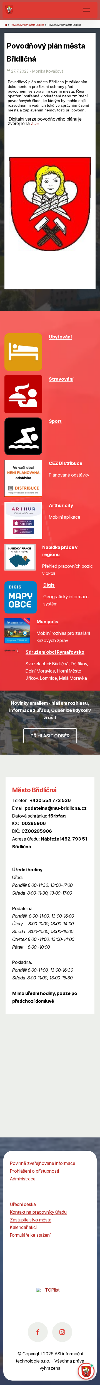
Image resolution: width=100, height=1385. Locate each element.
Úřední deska (23, 1204)
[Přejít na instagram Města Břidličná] (62, 1332)
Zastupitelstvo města (30, 1220)
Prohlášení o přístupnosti (34, 1171)
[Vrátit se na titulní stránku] (5, 24)
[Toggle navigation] (86, 10)
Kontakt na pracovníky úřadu (38, 1212)
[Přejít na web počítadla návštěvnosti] (50, 1296)
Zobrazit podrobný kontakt (38, 854)
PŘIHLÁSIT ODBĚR (50, 736)
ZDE (35, 123)
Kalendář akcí (23, 1227)
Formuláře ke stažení (30, 1235)
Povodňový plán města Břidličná (27, 24)
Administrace (23, 1179)
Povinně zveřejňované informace (42, 1163)
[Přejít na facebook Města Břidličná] (38, 1332)
